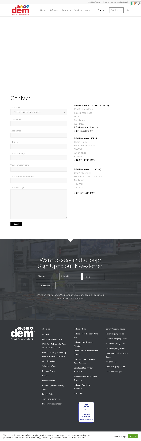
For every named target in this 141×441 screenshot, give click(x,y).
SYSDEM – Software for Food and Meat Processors (54, 346)
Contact (45, 334)
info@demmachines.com (86, 127)
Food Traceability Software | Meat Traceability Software (54, 354)
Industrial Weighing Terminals (82, 387)
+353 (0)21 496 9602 (84, 193)
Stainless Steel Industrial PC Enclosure (85, 378)
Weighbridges (111, 362)
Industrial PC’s (80, 329)
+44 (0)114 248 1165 (84, 160)
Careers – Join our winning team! (115, 2)
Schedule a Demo (49, 366)
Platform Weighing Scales (116, 338)
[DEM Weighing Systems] (20, 10)
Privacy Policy (48, 394)
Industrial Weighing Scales (53, 339)
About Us (46, 329)
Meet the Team (94, 2)
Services (45, 375)
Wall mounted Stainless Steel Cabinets (86, 352)
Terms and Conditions (51, 399)
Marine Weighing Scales (116, 343)
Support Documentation (52, 404)
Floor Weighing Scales (115, 334)
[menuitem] (94, 2)
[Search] (128, 10)
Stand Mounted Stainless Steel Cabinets (84, 361)
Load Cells (78, 393)
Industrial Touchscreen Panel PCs (86, 336)
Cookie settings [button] (119, 436)
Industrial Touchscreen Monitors (83, 344)
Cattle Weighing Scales (115, 348)
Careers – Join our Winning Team (53, 387)
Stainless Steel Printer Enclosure (83, 370)
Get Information (48, 361)
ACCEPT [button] (133, 436)
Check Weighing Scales (115, 366)
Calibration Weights (114, 371)
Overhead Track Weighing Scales (117, 355)
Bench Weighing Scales (115, 329)
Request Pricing (48, 371)
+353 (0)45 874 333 (83, 131)
